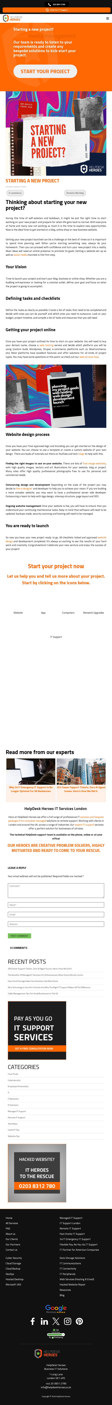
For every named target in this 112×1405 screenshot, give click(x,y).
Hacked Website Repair (72, 1284)
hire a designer (24, 488)
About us (10, 1234)
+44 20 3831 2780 (56, 1383)
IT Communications (70, 1263)
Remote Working (75, 193)
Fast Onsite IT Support (72, 1234)
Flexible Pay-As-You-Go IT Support (79, 1244)
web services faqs (89, 357)
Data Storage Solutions (72, 1258)
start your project (45, 71)
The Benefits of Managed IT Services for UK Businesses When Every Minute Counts (45, 975)
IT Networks (13, 1098)
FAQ (8, 1228)
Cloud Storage (13, 1263)
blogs (81, 454)
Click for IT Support (59, 9)
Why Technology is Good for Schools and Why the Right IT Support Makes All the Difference (49, 987)
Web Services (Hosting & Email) (77, 1279)
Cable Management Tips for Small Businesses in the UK (33, 993)
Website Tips (14, 1136)
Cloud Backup (13, 1269)
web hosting (46, 345)
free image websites (94, 463)
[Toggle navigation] (107, 18)
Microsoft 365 (13, 1284)
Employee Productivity (18, 1086)
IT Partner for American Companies (79, 1250)
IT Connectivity (68, 1269)
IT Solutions (13, 1105)
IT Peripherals (67, 1274)
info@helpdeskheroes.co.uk (56, 1387)
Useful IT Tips (14, 1130)
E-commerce (15, 193)
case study (13, 1074)
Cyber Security (14, 1258)
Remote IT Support (16, 1117)
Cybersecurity (14, 1080)
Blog (62, 1295)
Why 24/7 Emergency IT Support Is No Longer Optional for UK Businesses (31, 789)
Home (9, 1218)
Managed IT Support (17, 1111)
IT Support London (70, 1223)
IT (8, 1092)
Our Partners (13, 1244)
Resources (65, 1290)
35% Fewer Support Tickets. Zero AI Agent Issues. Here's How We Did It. (81, 789)
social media (20, 255)
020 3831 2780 (58, 4)
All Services (12, 1223)
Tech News (13, 1123)
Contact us (11, 1250)
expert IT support (84, 825)
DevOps (10, 1274)
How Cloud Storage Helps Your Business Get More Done (33, 981)
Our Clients (12, 1239)
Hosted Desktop (14, 1279)
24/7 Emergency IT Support (75, 1239)
